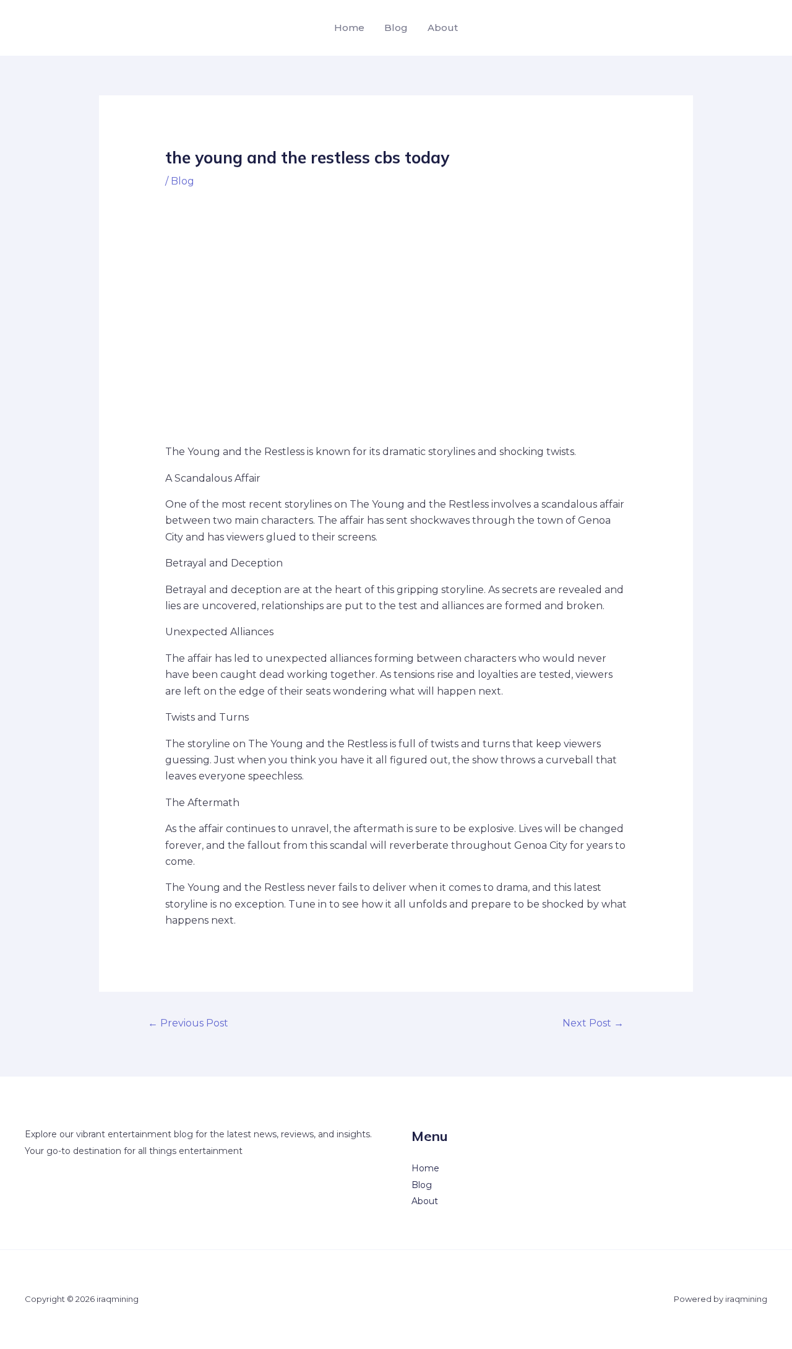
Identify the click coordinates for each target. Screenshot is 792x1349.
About (443, 27)
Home (349, 27)
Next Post (593, 1023)
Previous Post (188, 1023)
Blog (396, 27)
